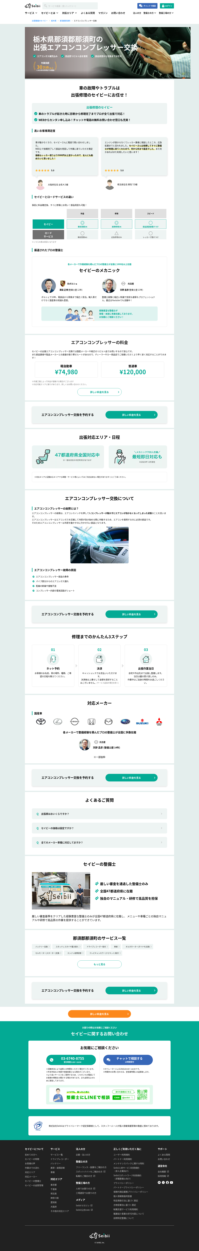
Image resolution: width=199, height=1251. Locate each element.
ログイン (168, 6)
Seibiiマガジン (82, 1205)
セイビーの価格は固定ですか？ (55, 828)
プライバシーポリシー (123, 1182)
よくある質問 (88, 13)
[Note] (159, 1183)
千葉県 (54, 1189)
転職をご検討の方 (84, 1175)
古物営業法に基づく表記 (124, 1204)
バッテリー (56, 1163)
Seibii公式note (83, 1209)
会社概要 (162, 1171)
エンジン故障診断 (74, 953)
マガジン (103, 13)
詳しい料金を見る (99, 392)
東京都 (54, 1184)
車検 (116, 946)
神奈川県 (55, 1197)
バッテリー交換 (41, 946)
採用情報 (162, 1175)
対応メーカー (31, 1176)
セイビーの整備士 (33, 1180)
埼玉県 (54, 1193)
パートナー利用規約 (122, 1159)
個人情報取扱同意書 (122, 1196)
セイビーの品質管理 (34, 1185)
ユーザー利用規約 (121, 1154)
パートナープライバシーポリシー (128, 1187)
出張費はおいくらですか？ (53, 814)
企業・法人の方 (83, 1154)
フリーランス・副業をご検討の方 (91, 1167)
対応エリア (30, 1172)
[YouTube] (171, 1183)
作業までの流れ (32, 1167)
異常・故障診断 (58, 1167)
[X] (163, 1183)
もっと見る (99, 964)
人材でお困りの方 (84, 1188)
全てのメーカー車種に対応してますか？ (60, 842)
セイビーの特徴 (32, 1159)
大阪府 (54, 1206)
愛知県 (54, 1202)
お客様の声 (30, 1163)
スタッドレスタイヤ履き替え (67, 946)
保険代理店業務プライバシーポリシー (130, 1191)
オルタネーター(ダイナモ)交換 (138, 946)
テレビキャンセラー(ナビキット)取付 (104, 953)
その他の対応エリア (60, 1211)
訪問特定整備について (123, 1218)
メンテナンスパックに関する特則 (128, 1163)
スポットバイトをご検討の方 (89, 1171)
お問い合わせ (118, 13)
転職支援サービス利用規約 (125, 1209)
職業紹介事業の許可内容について (128, 1213)
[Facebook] (167, 1183)
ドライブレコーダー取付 (96, 946)
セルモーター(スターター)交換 (47, 953)
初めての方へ (31, 1154)
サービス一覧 (57, 1154)
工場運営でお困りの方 (86, 1192)
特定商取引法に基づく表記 (125, 1200)
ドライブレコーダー (60, 1159)
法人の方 (137, 12)
